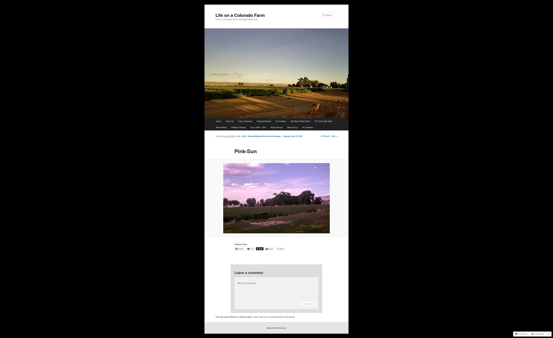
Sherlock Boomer (264, 121)
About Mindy (221, 127)
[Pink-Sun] (276, 198)
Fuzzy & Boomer (245, 121)
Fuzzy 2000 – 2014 (258, 127)
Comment (308, 304)
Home (218, 121)
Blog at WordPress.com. (276, 328)
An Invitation (281, 121)
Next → (335, 136)
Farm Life (230, 121)
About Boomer (277, 127)
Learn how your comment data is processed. (274, 316)
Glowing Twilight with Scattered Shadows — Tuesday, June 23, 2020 (275, 136)
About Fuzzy (292, 127)
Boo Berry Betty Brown (300, 121)
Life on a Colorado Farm (240, 15)
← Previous (324, 136)
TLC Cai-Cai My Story (323, 121)
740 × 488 (241, 136)
